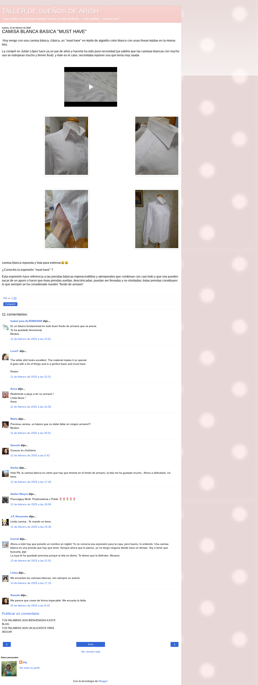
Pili (25, 662)
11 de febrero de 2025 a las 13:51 (30, 338)
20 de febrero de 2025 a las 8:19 (30, 605)
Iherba (14, 467)
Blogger (103, 681)
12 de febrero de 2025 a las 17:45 (30, 481)
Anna (13, 388)
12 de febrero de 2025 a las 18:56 (30, 504)
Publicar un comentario (20, 614)
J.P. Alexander (19, 516)
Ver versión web (90, 651)
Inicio (90, 644)
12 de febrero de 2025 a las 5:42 (30, 455)
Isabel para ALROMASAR (26, 320)
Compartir (10, 304)
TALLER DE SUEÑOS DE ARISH (50, 11)
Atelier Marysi (19, 493)
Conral (14, 538)
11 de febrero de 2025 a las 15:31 (30, 376)
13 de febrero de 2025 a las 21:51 (30, 560)
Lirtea (14, 572)
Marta (14, 418)
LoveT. (14, 351)
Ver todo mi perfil (29, 667)
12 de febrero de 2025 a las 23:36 (30, 526)
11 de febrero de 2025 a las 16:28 (30, 406)
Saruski (15, 445)
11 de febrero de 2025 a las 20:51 (30, 432)
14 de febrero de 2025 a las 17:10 (30, 583)
